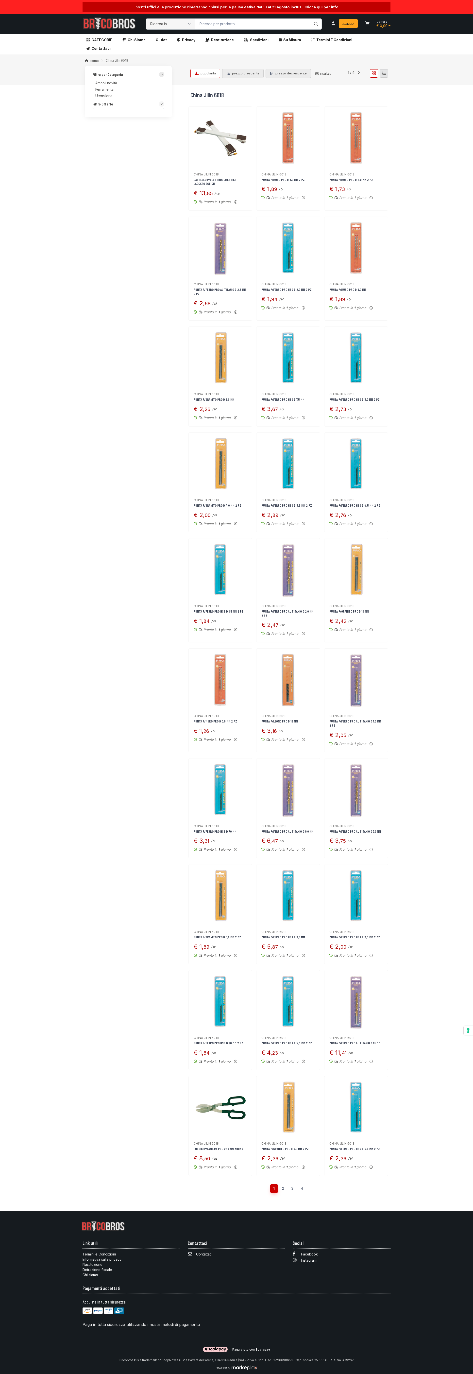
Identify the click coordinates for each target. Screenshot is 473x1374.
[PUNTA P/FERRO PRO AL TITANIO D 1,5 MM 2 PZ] (356, 680)
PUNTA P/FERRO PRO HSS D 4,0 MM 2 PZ (354, 1149)
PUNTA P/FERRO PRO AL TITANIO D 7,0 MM (355, 831)
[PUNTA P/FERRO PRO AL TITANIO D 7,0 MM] (356, 790)
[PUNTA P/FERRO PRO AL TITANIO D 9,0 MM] (288, 790)
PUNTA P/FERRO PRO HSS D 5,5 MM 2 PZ (286, 1043)
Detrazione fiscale (97, 1270)
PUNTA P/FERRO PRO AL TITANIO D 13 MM (354, 1043)
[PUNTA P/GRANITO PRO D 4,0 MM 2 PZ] (220, 464)
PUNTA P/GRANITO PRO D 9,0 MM (214, 399)
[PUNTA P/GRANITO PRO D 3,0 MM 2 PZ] (220, 896)
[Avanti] (358, 73)
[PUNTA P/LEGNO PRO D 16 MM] (288, 680)
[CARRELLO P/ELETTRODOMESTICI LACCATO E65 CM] (220, 138)
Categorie (101, 40)
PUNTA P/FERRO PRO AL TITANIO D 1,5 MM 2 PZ (355, 723)
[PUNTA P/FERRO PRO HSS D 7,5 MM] (288, 358)
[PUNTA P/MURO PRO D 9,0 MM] (356, 248)
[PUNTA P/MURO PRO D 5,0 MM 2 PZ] (288, 138)
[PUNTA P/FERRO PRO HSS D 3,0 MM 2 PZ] (356, 358)
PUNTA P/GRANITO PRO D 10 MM (349, 611)
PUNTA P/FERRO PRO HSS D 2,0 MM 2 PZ (286, 289)
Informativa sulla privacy (102, 1259)
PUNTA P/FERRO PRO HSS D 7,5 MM (282, 399)
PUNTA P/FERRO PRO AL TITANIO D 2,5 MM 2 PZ (220, 291)
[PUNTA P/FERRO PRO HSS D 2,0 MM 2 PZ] (288, 248)
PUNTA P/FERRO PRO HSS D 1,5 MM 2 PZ (218, 611)
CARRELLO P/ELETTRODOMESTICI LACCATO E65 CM (215, 181)
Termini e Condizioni (334, 40)
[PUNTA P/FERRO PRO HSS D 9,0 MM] (288, 896)
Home (94, 61)
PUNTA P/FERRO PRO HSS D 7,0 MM (215, 831)
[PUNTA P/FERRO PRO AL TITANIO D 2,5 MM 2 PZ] (220, 248)
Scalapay (262, 1349)
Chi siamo (137, 40)
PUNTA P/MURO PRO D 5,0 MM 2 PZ (283, 179)
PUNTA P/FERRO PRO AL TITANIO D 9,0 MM (287, 831)
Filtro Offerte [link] (102, 104)
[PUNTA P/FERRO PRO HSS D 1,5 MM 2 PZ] (220, 570)
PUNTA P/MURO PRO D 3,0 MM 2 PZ (215, 721)
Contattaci (101, 48)
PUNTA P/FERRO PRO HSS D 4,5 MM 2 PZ (354, 505)
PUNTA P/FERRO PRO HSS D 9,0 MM (283, 937)
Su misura (292, 40)
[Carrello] (367, 24)
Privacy (188, 40)
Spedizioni (259, 40)
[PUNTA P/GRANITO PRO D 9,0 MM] (220, 358)
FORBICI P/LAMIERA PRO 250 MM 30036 (218, 1149)
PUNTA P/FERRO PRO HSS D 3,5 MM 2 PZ (286, 505)
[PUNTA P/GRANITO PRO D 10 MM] (356, 570)
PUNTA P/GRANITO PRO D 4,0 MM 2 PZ (217, 505)
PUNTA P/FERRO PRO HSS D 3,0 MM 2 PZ (354, 399)
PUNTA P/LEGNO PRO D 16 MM (279, 721)
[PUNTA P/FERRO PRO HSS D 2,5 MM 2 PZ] (356, 896)
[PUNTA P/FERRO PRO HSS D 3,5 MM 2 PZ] (288, 464)
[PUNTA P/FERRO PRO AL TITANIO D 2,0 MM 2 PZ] (288, 570)
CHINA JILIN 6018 (206, 174)
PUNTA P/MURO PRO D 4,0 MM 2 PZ (351, 179)
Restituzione (222, 40)
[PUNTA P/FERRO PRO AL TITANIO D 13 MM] (356, 1002)
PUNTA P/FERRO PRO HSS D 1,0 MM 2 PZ (218, 1043)
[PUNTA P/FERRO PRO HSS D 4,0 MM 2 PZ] (356, 1107)
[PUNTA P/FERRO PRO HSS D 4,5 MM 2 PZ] (356, 464)
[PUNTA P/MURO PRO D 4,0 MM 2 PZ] (356, 138)
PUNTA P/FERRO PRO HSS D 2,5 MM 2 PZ (354, 937)
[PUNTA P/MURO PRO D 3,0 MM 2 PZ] (220, 680)
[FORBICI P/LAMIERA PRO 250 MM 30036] (220, 1107)
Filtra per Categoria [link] (107, 74)
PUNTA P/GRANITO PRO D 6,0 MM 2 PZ (285, 1149)
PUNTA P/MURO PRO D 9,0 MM (347, 289)
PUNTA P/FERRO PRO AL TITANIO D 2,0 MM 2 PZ (287, 613)
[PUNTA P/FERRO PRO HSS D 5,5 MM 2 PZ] (288, 1002)
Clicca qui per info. (321, 7)
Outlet (161, 40)
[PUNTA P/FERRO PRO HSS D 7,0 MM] (220, 790)
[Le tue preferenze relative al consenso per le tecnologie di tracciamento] (468, 1030)
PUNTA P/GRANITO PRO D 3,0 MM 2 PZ (217, 937)
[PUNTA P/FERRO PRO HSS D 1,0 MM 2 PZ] (220, 1002)
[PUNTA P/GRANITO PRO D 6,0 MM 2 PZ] (288, 1107)
